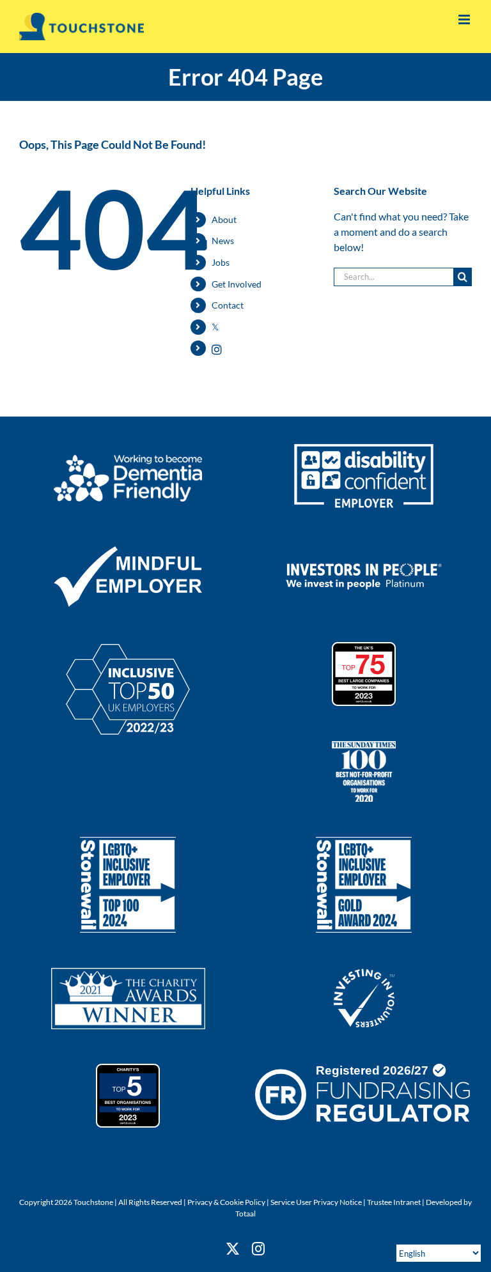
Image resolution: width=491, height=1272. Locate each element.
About (224, 219)
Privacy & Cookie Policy (226, 1202)
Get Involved (236, 284)
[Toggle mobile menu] (465, 19)
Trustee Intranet (394, 1202)
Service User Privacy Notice (316, 1202)
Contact (228, 305)
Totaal (245, 1213)
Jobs (221, 262)
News (223, 240)
